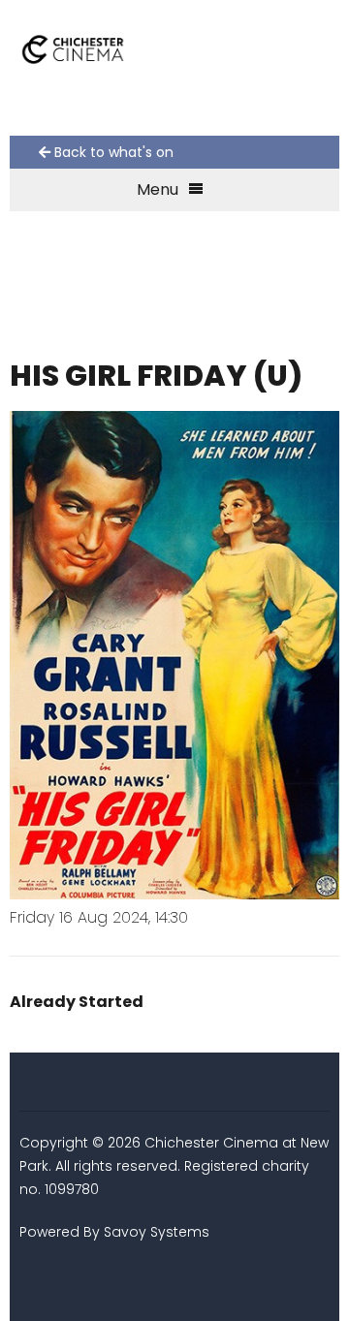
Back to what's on (112, 152)
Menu (157, 189)
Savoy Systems (156, 1232)
